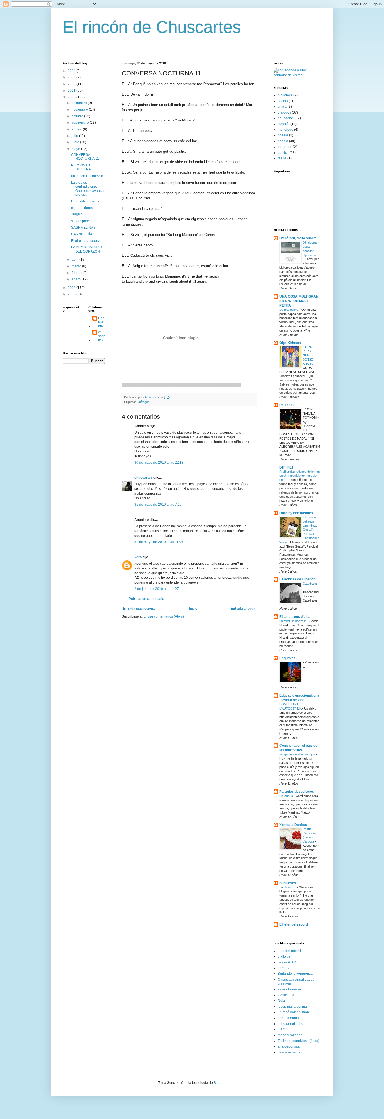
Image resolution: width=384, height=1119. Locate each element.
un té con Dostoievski (87, 176)
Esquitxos (287, 658)
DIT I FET (286, 467)
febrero (77, 273)
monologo (285, 130)
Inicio (193, 609)
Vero (138, 557)
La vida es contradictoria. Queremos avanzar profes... (88, 189)
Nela (281, 1001)
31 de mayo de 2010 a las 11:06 (158, 542)
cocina (283, 101)
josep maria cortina (292, 1006)
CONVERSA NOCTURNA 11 (85, 157)
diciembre (80, 103)
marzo (77, 266)
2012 (72, 84)
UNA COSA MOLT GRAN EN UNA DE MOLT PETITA (299, 300)
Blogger (219, 1083)
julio (75, 136)
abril (75, 260)
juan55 (283, 1029)
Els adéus (286, 796)
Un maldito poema (85, 201)
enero (77, 279)
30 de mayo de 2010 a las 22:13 (159, 463)
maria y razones (290, 1035)
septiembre (81, 123)
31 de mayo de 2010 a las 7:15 (158, 504)
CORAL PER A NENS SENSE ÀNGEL (308, 355)
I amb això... (288, 887)
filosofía (284, 124)
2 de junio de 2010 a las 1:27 (156, 589)
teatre (282, 158)
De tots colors (289, 309)
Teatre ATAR (287, 962)
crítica (282, 107)
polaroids (285, 147)
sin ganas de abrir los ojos (297, 754)
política (283, 153)
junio (76, 142)
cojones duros (82, 208)
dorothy (283, 968)
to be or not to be (290, 1024)
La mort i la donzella (293, 621)
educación (286, 118)
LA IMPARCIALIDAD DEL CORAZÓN (86, 249)
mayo (76, 149)
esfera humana (289, 989)
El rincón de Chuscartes (152, 27)
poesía (283, 141)
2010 (72, 97)
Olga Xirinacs (290, 343)
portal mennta (288, 1018)
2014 (72, 71)
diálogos (144, 402)
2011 (72, 91)
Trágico (77, 214)
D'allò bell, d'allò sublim (298, 238)
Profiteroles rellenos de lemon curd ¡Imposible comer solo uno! (299, 476)
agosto (77, 129)
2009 (72, 288)
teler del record (289, 951)
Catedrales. (311, 583)
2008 (72, 294)
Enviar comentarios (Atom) (163, 616)
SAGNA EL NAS (83, 227)
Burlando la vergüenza (295, 974)
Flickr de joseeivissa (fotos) (298, 1041)
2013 (72, 77)
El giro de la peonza (86, 241)
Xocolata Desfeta (293, 825)
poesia (283, 135)
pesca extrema (289, 1052)
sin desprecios (82, 221)
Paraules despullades (296, 792)
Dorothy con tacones (296, 513)
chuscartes (143, 477)
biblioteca (285, 95)
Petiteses (287, 405)
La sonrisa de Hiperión (297, 579)
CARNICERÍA (81, 234)
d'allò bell (285, 956)
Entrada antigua (243, 609)
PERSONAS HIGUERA (81, 167)
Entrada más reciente (139, 609)
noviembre (80, 109)
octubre (78, 116)
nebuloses (287, 883)
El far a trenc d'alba (294, 617)
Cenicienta (101, 322)
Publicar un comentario (146, 599)
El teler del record (293, 924)
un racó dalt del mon (293, 1012)
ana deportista (289, 1046)
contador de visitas (288, 75)
